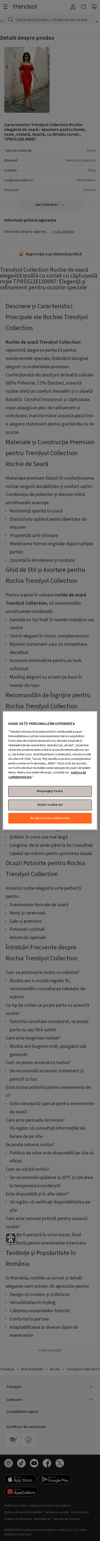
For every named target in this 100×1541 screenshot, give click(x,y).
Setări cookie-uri (50, 804)
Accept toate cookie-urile (50, 818)
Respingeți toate (50, 791)
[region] (49, 770)
